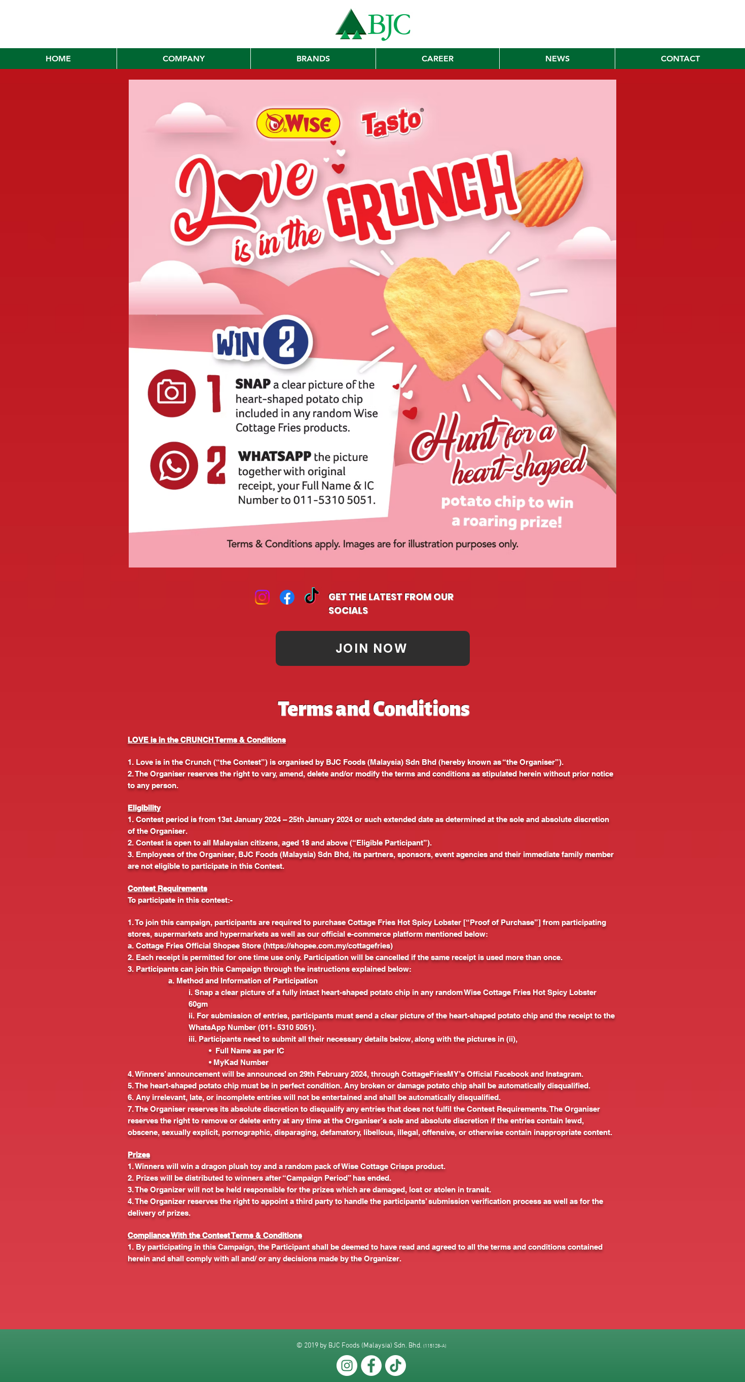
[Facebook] (287, 597)
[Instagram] (262, 597)
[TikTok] (312, 597)
